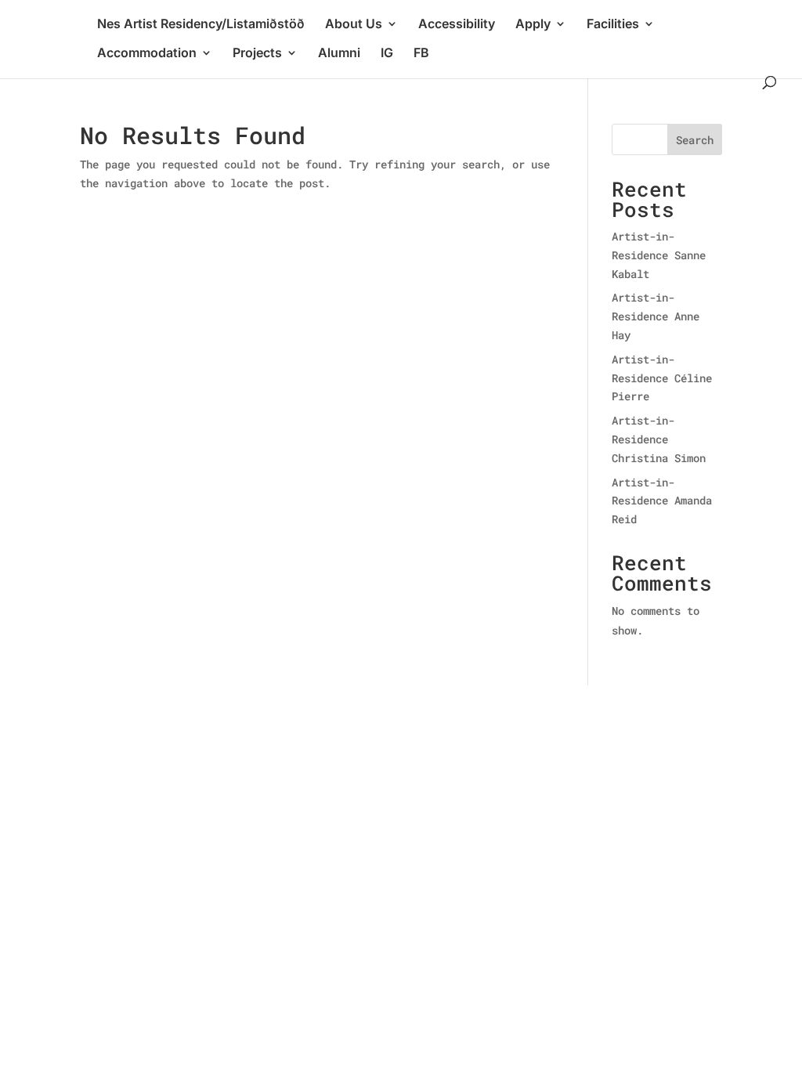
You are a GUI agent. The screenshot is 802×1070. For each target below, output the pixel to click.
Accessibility (456, 24)
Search (694, 139)
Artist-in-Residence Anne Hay (655, 316)
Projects (257, 53)
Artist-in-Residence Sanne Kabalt (659, 255)
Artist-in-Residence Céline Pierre (662, 378)
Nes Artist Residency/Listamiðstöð (201, 24)
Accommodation (147, 53)
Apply (533, 24)
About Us (353, 24)
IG (387, 53)
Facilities (613, 24)
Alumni (339, 53)
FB (421, 53)
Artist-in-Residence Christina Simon (659, 439)
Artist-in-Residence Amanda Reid (662, 501)
